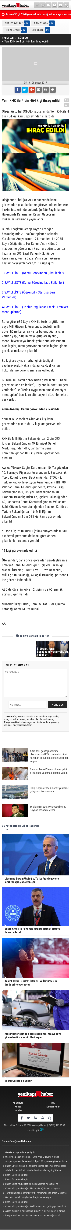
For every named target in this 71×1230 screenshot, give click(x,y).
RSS (53, 1102)
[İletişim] (60, 5)
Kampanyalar (53, 1106)
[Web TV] (48, 5)
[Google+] (32, 90)
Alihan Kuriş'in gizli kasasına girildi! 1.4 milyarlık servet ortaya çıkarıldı (33, 1211)
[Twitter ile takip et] (28, 1118)
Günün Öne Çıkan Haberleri (16, 1141)
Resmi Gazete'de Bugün (17, 1174)
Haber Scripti (32, 1130)
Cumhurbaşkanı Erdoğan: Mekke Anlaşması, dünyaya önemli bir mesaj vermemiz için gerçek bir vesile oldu (34, 1207)
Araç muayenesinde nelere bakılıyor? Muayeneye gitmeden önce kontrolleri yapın (34, 1162)
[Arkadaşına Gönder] (39, 90)
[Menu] (37, 5)
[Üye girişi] (42, 1118)
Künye (18, 1106)
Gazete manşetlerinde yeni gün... (21, 1152)
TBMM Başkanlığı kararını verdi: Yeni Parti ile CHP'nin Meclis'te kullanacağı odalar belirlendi (34, 1193)
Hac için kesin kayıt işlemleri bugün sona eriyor (28, 1197)
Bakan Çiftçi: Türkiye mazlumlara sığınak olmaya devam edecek (35, 1165)
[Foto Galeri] (54, 5)
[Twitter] (25, 90)
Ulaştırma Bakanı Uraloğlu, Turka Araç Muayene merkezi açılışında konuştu (30, 1157)
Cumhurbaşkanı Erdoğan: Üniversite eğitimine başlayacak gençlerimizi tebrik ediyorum (31, 1189)
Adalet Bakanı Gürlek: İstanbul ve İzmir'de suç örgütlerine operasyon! (31, 1171)
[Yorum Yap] (53, 90)
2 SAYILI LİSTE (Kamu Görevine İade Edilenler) (33, 282)
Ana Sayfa (18, 1102)
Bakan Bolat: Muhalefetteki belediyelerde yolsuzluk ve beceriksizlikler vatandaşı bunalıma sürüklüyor (30, 1184)
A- (67, 105)
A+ (67, 100)
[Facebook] (18, 90)
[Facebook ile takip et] (21, 1118)
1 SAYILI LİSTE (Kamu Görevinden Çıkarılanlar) (33, 273)
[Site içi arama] (66, 5)
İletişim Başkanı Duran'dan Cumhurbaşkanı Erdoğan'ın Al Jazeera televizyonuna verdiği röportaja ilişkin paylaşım (31, 1216)
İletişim (18, 1110)
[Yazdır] (46, 90)
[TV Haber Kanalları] (43, 5)
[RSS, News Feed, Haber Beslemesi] (35, 1118)
